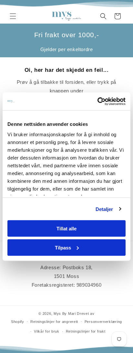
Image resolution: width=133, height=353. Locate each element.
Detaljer (104, 209)
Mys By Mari (65, 313)
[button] (13, 16)
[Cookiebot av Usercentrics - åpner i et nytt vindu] (97, 101)
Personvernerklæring (103, 322)
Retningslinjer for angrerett (54, 322)
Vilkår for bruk (46, 331)
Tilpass (63, 247)
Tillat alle (66, 228)
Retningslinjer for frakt (86, 331)
